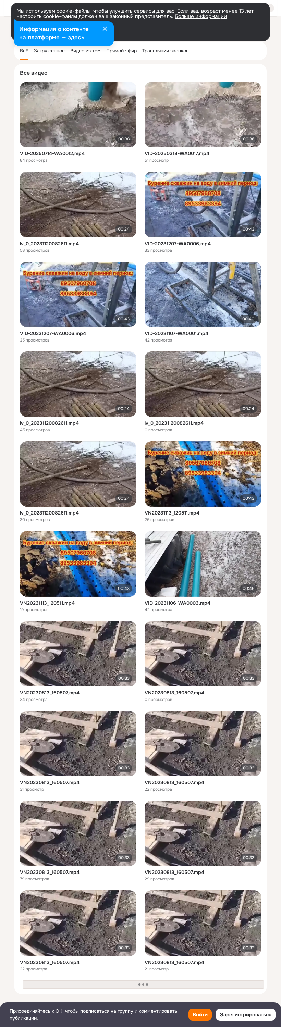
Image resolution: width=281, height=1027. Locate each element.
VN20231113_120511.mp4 (172, 513)
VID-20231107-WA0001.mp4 (176, 333)
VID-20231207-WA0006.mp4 (178, 243)
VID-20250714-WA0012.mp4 (52, 153)
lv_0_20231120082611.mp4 (49, 243)
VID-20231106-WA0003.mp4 (177, 603)
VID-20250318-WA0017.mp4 (177, 153)
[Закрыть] (104, 29)
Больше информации (201, 16)
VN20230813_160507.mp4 (50, 693)
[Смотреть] (78, 114)
